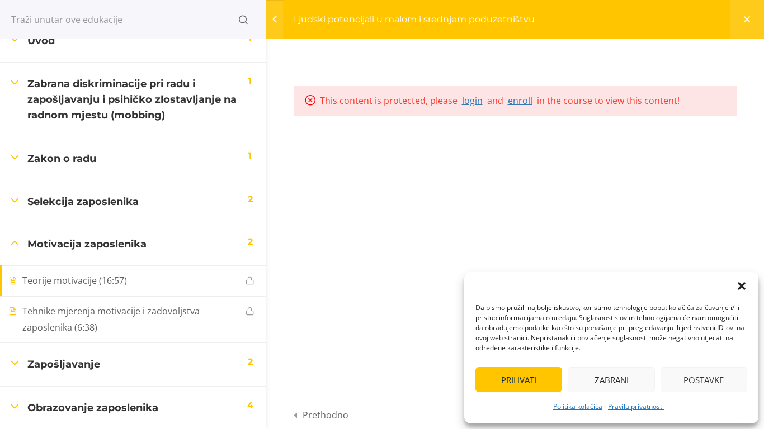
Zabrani (612, 379)
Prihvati (518, 379)
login (472, 100)
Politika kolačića (577, 406)
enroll (520, 100)
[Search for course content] (243, 19)
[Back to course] (747, 19)
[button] (741, 286)
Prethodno (325, 415)
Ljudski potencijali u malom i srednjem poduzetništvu (414, 19)
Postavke (703, 379)
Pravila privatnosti (636, 406)
